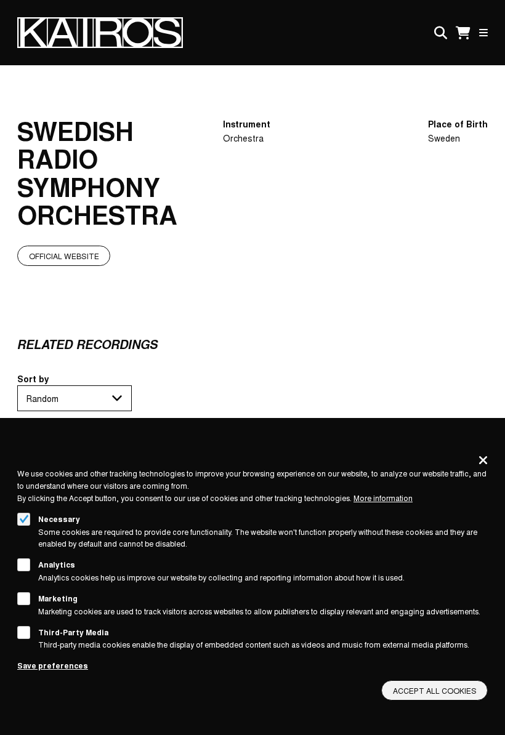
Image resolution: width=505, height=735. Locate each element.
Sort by (33, 378)
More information (383, 497)
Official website (64, 256)
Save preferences (52, 665)
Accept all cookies (435, 690)
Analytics (56, 564)
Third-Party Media (73, 632)
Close (483, 459)
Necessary (59, 518)
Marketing (58, 598)
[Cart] (463, 33)
